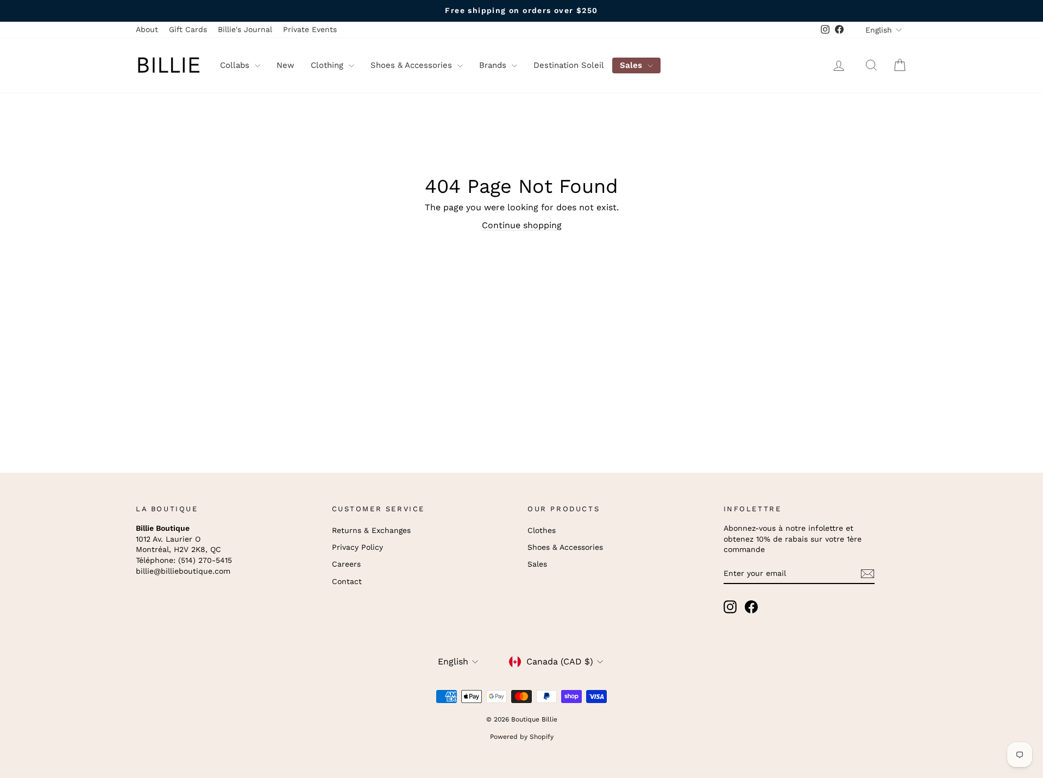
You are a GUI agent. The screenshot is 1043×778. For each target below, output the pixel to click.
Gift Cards (188, 29)
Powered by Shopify (522, 737)
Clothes (541, 530)
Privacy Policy (357, 547)
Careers (346, 564)
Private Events (310, 29)
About (147, 29)
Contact (347, 581)
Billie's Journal (245, 29)
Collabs (236, 65)
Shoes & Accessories (412, 65)
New (285, 65)
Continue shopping (522, 225)
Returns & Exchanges (371, 530)
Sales (632, 65)
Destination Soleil (568, 65)
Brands (494, 65)
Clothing (328, 65)
